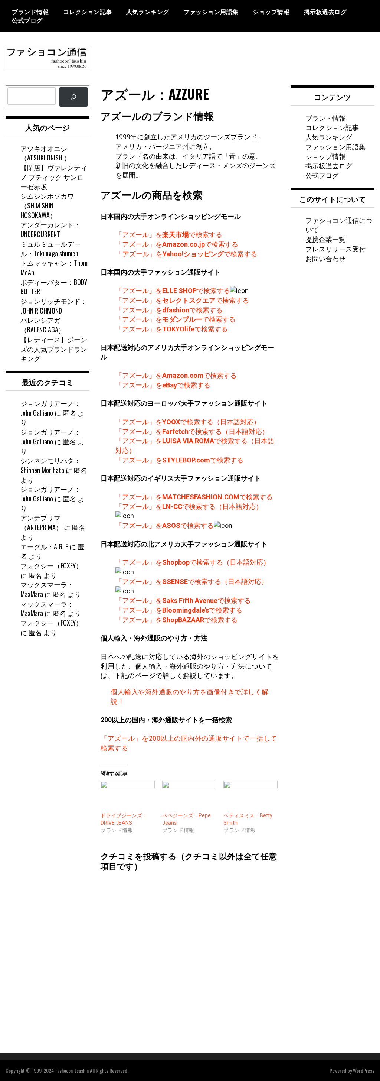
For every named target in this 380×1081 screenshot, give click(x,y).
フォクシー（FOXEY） (51, 565)
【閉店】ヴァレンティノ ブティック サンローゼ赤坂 (53, 176)
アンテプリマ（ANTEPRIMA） (41, 522)
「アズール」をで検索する (168, 234)
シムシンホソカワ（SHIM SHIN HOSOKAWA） (47, 205)
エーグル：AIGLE (44, 546)
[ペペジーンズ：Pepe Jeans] (189, 796)
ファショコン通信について (338, 224)
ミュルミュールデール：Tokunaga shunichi (50, 248)
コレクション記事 (87, 11)
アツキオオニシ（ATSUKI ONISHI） (45, 153)
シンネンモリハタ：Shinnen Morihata (50, 465)
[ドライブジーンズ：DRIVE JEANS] (128, 796)
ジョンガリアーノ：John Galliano (50, 408)
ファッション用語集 (211, 11)
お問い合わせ (325, 258)
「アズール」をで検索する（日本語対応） (187, 422)
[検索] (73, 97)
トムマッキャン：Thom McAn (54, 267)
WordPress (363, 1070)
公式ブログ (27, 20)
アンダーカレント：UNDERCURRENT (50, 229)
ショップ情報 (271, 11)
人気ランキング (147, 11)
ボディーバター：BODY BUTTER (53, 286)
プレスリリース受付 (335, 248)
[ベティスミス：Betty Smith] (250, 796)
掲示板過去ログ (325, 11)
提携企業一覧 (325, 239)
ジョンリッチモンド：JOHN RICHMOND (53, 305)
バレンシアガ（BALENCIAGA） (42, 324)
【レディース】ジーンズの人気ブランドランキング (53, 348)
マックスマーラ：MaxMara (47, 589)
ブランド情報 (30, 11)
